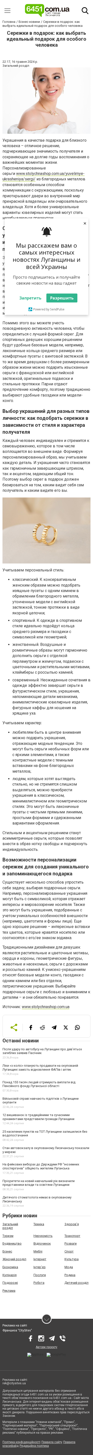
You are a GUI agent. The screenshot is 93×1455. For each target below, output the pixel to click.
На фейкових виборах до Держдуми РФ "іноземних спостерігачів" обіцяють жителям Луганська (40, 1166)
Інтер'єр (39, 1267)
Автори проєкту (46, 1347)
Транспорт (72, 1236)
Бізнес (7, 1251)
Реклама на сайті (14, 1325)
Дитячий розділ (76, 1283)
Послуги (39, 1275)
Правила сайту (51, 1442)
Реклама (8, 1290)
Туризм (7, 1236)
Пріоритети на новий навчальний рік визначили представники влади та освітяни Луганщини (38, 1183)
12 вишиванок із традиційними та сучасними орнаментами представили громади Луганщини (38, 1117)
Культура (71, 1259)
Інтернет (39, 1259)
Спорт (69, 1251)
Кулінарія (9, 1275)
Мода (68, 1267)
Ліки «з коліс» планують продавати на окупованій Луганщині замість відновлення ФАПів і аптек (40, 1067)
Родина (69, 1275)
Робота (38, 1283)
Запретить (30, 298)
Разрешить (62, 298)
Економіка (10, 1267)
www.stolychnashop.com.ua (45, 1006)
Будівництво (12, 1243)
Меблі (37, 1251)
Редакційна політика (34, 1446)
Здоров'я (71, 1224)
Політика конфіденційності (21, 1442)
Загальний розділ (10, 1226)
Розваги (70, 1243)
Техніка (38, 1224)
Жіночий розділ (14, 1259)
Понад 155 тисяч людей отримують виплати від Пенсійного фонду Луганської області (38, 1084)
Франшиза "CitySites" (17, 1330)
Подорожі (10, 1283)
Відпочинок (42, 1243)
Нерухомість (43, 1236)
